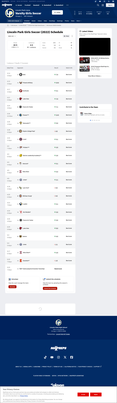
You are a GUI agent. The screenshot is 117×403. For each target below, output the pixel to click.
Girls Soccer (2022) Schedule (54, 25)
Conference (33, 47)
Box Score (69, 74)
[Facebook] (113, 1)
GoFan (13, 1)
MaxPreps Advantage (37, 1)
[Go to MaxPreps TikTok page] (45, 357)
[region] (58, 394)
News (72, 21)
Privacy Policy (47, 366)
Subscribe (37, 366)
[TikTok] (96, 1)
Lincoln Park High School (58, 327)
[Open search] (98, 5)
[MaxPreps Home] (7, 5)
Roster (34, 21)
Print (67, 36)
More (78, 21)
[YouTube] (100, 1)
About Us (18, 366)
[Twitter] (109, 1)
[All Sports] (67, 5)
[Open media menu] (102, 5)
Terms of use (57, 366)
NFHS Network (22, 1)
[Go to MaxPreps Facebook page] (71, 357)
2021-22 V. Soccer (13, 21)
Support (97, 366)
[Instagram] (104, 1)
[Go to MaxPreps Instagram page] (58, 357)
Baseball (36, 5)
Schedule (27, 21)
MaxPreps (5, 1)
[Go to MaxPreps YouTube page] (51, 357)
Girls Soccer (14, 25)
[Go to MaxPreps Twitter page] (65, 357)
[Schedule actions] (72, 36)
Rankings (60, 21)
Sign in (110, 5)
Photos (67, 21)
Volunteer (12, 287)
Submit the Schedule (50, 288)
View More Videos (94, 76)
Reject (96, 394)
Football (28, 5)
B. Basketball (46, 5)
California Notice (70, 366)
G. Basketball (58, 5)
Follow (58, 12)
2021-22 (11, 36)
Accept (83, 394)
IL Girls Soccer (22, 25)
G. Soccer (19, 5)
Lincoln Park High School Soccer (36, 25)
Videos (40, 21)
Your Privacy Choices (85, 366)
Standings (52, 21)
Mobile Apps (27, 366)
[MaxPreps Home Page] (8, 25)
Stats (45, 21)
